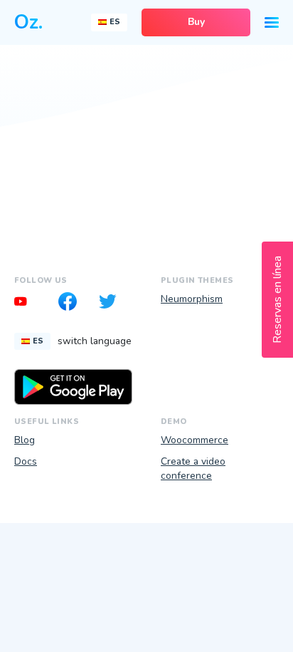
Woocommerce (194, 440)
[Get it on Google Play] (73, 386)
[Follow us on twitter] (112, 303)
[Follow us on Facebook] (72, 303)
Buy (196, 22)
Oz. (28, 22)
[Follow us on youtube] (33, 303)
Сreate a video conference (193, 469)
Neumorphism (192, 299)
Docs (25, 461)
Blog (24, 440)
